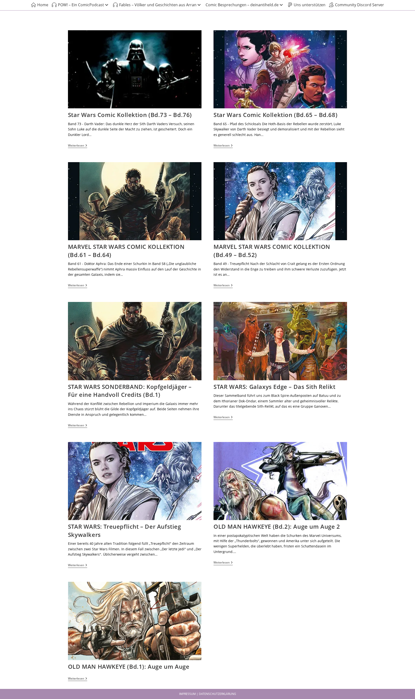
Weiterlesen (77, 145)
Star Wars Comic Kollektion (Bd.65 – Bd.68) (275, 115)
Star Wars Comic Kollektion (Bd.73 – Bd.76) (130, 115)
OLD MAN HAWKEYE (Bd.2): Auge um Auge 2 (277, 526)
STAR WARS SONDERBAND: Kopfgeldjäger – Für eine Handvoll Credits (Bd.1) (130, 391)
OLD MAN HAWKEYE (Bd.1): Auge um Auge (128, 666)
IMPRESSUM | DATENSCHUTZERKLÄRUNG (207, 694)
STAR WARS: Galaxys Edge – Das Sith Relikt (275, 387)
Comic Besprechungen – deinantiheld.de (242, 4)
